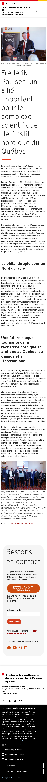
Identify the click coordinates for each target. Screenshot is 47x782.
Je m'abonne (14, 621)
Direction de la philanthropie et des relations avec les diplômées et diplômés (16, 11)
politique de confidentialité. (15, 741)
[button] (11, 778)
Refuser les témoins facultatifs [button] (16, 771)
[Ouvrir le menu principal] (42, 11)
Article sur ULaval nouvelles (20, 524)
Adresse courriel (15, 610)
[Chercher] (36, 11)
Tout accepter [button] (10, 766)
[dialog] (23, 743)
